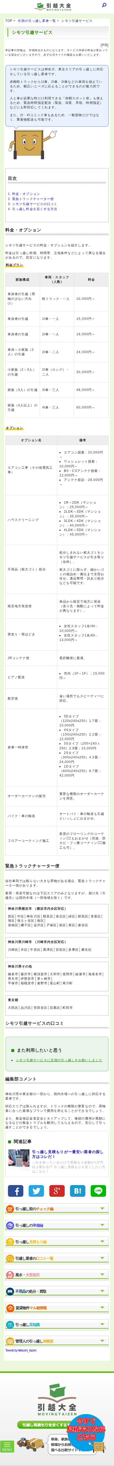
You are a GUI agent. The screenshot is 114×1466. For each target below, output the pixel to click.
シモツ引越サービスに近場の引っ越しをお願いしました (59, 1060)
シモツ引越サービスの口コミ (34, 204)
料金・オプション (26, 194)
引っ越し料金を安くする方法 (34, 209)
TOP (8, 21)
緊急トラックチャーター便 (33, 199)
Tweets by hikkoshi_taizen (20, 1350)
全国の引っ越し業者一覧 (37, 21)
